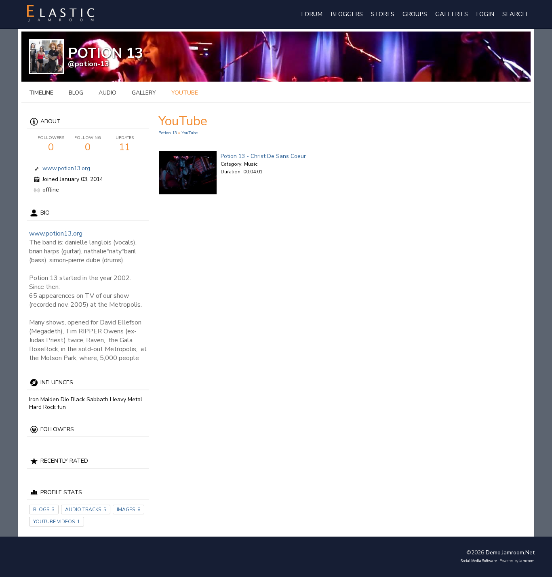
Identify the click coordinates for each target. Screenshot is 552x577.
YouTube (189, 133)
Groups (414, 14)
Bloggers (347, 14)
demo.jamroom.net (510, 552)
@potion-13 (88, 64)
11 (125, 144)
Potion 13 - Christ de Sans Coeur (263, 156)
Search (514, 14)
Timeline (41, 93)
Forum (311, 14)
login (485, 14)
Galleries (451, 14)
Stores (382, 14)
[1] (224, 180)
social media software (479, 560)
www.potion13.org (66, 168)
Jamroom (527, 560)
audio (107, 93)
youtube (184, 93)
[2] (227, 180)
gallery (144, 93)
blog (76, 93)
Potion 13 (167, 133)
